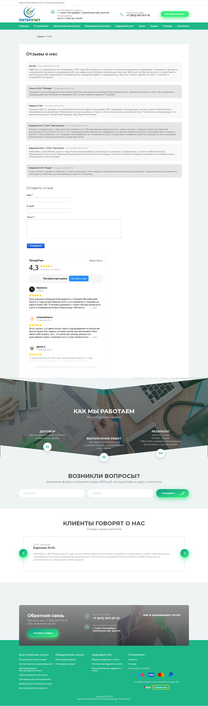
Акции (154, 26)
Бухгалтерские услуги (66, 26)
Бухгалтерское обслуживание (35, 679)
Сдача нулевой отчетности (33, 675)
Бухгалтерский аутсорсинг (33, 688)
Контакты (183, 26)
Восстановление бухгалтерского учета (30, 669)
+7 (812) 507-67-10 (138, 15)
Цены (142, 26)
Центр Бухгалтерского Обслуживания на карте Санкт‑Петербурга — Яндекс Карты (66, 367)
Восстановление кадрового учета (106, 669)
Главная (24, 26)
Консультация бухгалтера (32, 659)
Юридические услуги (98, 26)
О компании (41, 26)
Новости (132, 659)
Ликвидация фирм (65, 664)
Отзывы (167, 26)
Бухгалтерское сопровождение (35, 664)
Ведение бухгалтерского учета (35, 683)
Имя (30, 195)
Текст (31, 217)
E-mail (31, 206)
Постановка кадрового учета (107, 664)
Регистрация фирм (65, 659)
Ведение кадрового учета (105, 659)
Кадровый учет (124, 26)
